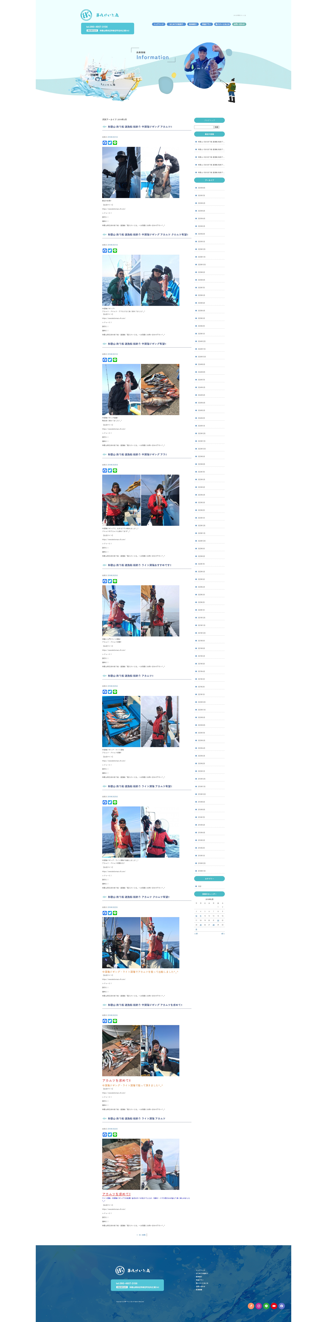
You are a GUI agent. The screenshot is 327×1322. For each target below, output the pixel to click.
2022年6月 (201, 571)
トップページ (158, 24)
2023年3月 (201, 502)
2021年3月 (201, 679)
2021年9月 (201, 640)
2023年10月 (202, 448)
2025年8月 (201, 280)
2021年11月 (201, 625)
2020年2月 (201, 763)
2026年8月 (201, 188)
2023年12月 (202, 433)
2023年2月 (201, 510)
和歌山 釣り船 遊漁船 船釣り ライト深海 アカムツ (136, 1118)
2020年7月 (201, 732)
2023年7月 (201, 472)
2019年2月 (201, 848)
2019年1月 (201, 855)
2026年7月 (201, 195)
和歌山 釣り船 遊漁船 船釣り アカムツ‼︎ (130, 676)
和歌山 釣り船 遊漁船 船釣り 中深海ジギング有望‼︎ (137, 344)
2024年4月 (201, 402)
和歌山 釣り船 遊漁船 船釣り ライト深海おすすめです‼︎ (139, 565)
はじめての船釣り (176, 24)
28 (213, 925)
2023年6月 (201, 479)
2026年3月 (201, 226)
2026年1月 (201, 241)
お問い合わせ (239, 24)
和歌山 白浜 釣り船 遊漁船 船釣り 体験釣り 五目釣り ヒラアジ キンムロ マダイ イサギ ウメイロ (211, 141)
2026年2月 (201, 234)
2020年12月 (202, 702)
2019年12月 (202, 779)
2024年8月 (201, 372)
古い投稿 (141, 1235)
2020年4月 (201, 748)
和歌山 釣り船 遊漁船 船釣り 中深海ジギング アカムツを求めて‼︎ (145, 1005)
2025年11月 (202, 257)
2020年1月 (201, 771)
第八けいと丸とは (222, 24)
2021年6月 (201, 656)
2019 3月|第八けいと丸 (240, 15)
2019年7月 (201, 817)
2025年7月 (201, 287)
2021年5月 (201, 663)
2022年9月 (201, 548)
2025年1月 (201, 333)
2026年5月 (201, 211)
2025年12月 (202, 249)
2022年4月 (201, 587)
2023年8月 (201, 464)
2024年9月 (201, 364)
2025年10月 (202, 264)
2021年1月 (201, 694)
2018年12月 (202, 863)
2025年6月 (201, 295)
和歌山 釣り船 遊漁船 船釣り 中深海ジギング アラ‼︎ (137, 454)
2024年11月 (202, 349)
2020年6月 (201, 740)
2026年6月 (201, 203)
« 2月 (196, 933)
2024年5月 (201, 395)
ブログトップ (209, 120)
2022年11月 (201, 533)
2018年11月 (202, 871)
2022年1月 (201, 610)
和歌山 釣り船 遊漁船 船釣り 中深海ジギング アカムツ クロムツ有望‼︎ (148, 234)
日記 (199, 886)
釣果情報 (199, 1289)
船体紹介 (192, 24)
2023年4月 (201, 495)
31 (196, 929)
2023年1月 (201, 518)
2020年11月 (202, 709)
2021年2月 (201, 686)
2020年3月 (201, 756)
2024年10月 (202, 356)
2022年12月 (201, 525)
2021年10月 (202, 633)
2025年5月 (201, 303)
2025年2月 (201, 326)
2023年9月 (201, 456)
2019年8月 (201, 809)
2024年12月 (202, 341)
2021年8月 (201, 648)
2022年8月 (201, 556)
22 (218, 920)
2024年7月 (201, 379)
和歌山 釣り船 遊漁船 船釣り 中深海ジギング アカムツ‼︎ (140, 126)
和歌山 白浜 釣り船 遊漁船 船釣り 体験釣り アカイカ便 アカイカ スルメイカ (211, 157)
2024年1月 (201, 425)
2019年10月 (202, 794)
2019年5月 (201, 825)
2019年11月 (202, 786)
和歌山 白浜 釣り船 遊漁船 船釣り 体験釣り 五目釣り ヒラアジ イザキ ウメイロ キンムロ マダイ (211, 149)
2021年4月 (201, 671)
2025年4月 (201, 310)
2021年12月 (201, 617)
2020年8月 (201, 725)
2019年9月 (201, 802)
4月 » (223, 933)
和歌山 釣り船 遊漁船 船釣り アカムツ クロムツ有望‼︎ (139, 897)
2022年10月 (202, 541)
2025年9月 (201, 272)
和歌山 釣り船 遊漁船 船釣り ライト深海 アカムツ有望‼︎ (140, 786)
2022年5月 (201, 579)
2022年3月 (201, 594)
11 (200, 916)
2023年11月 (202, 441)
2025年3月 (201, 318)
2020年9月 (201, 717)
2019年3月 (201, 840)
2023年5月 (201, 487)
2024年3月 (201, 410)
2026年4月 (201, 218)
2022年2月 (201, 602)
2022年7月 (201, 564)
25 (201, 925)
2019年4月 (201, 832)
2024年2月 (201, 418)
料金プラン (206, 24)
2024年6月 (201, 387)
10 (196, 916)
